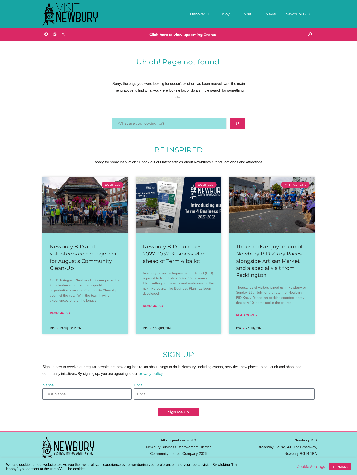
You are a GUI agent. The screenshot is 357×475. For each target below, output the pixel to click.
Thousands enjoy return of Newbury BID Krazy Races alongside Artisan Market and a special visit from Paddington (269, 261)
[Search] (310, 34)
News (271, 14)
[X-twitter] (63, 34)
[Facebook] (46, 34)
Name (48, 385)
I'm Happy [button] (340, 466)
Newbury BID (297, 14)
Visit (247, 14)
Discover (197, 14)
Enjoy (225, 14)
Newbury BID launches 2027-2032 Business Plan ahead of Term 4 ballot (174, 254)
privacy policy (150, 373)
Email (139, 385)
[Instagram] (54, 34)
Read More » (60, 313)
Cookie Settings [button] (311, 467)
